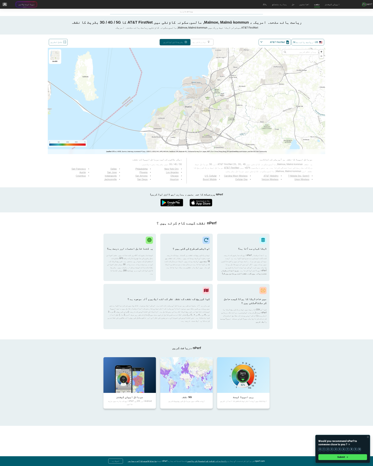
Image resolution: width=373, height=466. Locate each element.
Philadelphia (141, 169)
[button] (321, 52)
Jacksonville (110, 179)
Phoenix (143, 172)
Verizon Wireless (270, 179)
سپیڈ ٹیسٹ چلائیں (26, 4)
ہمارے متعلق (279, 4)
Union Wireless (301, 179)
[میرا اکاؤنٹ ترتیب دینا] (5, 4)
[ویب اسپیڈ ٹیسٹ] (243, 375)
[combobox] (307, 42)
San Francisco (79, 169)
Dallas (113, 169)
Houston (174, 179)
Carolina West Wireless (236, 176)
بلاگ (265, 4)
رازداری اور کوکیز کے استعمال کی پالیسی (207, 461)
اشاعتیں (304, 4)
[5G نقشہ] (186, 375)
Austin (82, 172)
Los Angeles (172, 172)
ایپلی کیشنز (332, 4)
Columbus (81, 176)
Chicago (174, 176)
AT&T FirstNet (231, 167)
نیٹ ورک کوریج (199, 42)
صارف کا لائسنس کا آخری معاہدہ (142, 461)
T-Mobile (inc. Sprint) (298, 176)
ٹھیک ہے (115, 461)
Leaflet (109, 151)
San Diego (142, 179)
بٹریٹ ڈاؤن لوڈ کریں (173, 42)
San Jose (112, 172)
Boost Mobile (210, 179)
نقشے (317, 4)
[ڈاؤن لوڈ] (201, 203)
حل (293, 4)
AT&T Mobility (271, 176)
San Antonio (141, 176)
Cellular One (241, 179)
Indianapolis (111, 176)
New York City (171, 169)
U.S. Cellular (211, 176)
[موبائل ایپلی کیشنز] (129, 374)
